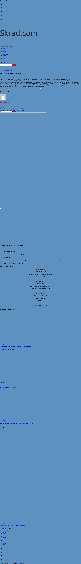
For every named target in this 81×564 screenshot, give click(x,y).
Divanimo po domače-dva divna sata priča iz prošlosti (16, 346)
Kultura (4, 52)
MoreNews (18, 563)
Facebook (5, 61)
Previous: (11, 109)
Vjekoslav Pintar (4, 77)
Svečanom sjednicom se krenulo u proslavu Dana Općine (16, 423)
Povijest (4, 50)
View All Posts (3, 107)
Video (1, 66)
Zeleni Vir (5, 59)
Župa (4, 58)
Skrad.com (19, 33)
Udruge (4, 55)
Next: (13, 110)
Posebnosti (5, 54)
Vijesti (4, 344)
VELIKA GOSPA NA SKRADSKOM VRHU (11, 385)
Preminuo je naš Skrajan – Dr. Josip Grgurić (12, 525)
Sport (4, 62)
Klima (4, 57)
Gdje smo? (5, 48)
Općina (4, 51)
